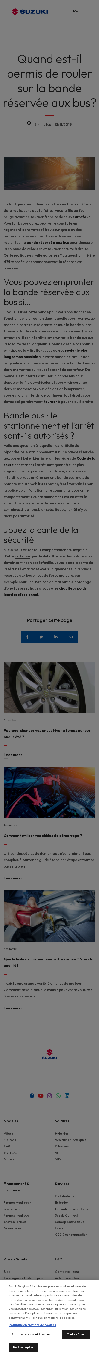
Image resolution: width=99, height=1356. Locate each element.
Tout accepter (23, 1347)
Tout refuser (76, 1334)
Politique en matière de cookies (32, 1325)
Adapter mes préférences (31, 1334)
